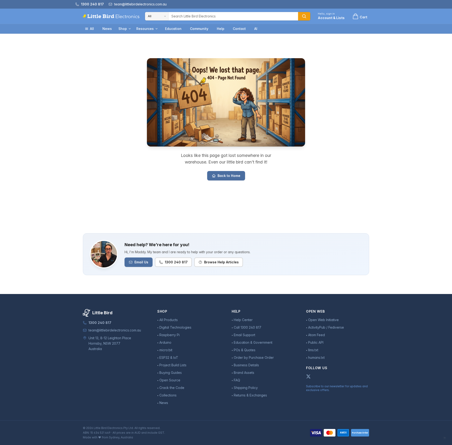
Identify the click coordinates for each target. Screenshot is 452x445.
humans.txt (316, 357)
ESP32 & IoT (168, 357)
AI (255, 29)
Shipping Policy (246, 388)
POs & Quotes (244, 350)
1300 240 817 (176, 262)
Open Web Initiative (323, 320)
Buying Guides (170, 373)
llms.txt (313, 350)
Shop (122, 29)
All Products (168, 320)
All (92, 29)
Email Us (141, 262)
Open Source (169, 380)
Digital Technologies (175, 327)
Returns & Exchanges (250, 395)
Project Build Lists (172, 365)
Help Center (243, 320)
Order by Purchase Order (254, 357)
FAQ (237, 380)
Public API (315, 342)
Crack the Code (171, 388)
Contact (239, 29)
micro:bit (165, 350)
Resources (145, 29)
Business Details (246, 365)
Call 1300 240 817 (247, 327)
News (107, 29)
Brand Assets (244, 373)
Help (220, 29)
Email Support (244, 335)
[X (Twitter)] (308, 376)
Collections (168, 395)
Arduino (165, 342)
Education (173, 29)
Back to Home (229, 176)
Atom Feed (316, 335)
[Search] (304, 16)
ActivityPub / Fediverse (326, 327)
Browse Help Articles (221, 262)
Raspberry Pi (169, 335)
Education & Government (253, 342)
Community (199, 29)
